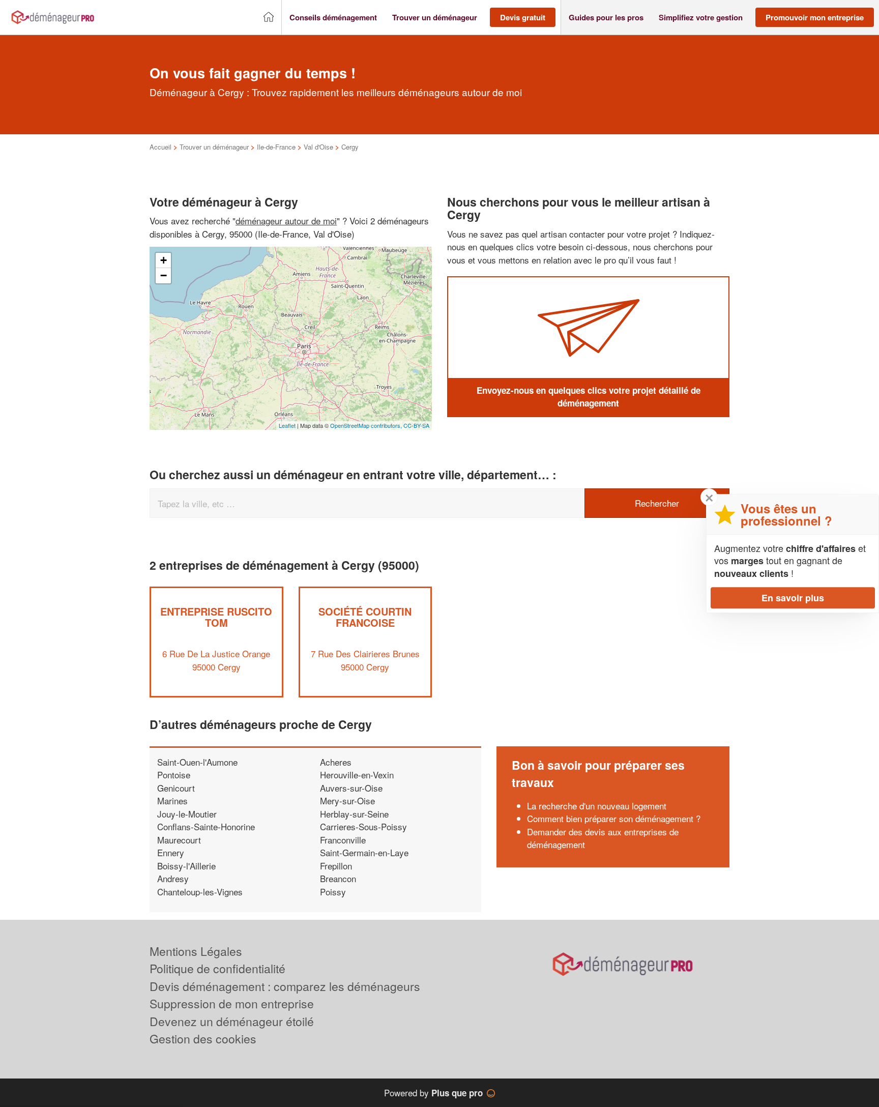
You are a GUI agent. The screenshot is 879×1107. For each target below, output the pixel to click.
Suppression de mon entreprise (232, 1003)
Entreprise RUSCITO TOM (216, 617)
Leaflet (287, 425)
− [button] (163, 275)
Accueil (160, 147)
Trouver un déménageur (214, 147)
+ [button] (163, 260)
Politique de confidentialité (217, 968)
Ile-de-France (276, 147)
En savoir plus (792, 597)
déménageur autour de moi (286, 220)
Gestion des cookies (203, 1038)
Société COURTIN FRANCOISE (365, 617)
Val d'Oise (318, 147)
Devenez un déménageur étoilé (232, 1021)
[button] (333, 17)
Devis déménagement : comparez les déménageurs (285, 986)
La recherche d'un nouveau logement (596, 805)
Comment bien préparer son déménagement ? (613, 818)
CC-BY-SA (416, 425)
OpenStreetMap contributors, (366, 425)
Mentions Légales (196, 951)
